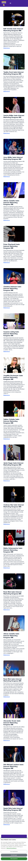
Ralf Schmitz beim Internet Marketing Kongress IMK (13, 30)
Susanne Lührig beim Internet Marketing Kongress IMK (11, 334)
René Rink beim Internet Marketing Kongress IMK (12, 593)
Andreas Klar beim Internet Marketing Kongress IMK (13, 506)
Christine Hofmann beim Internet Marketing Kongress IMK (12, 288)
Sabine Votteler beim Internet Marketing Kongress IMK (11, 421)
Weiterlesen (6, 48)
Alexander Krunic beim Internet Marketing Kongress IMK (11, 723)
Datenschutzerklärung (11, 848)
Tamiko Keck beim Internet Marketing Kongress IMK (13, 73)
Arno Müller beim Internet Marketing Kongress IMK (13, 158)
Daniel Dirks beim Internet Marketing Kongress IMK (13, 809)
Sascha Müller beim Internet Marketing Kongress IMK (13, 116)
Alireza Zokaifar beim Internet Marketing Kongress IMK (11, 203)
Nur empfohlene (14, 851)
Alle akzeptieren (14, 858)
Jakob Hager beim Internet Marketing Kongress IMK (13, 464)
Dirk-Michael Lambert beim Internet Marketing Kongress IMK (13, 766)
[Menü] (10, 3)
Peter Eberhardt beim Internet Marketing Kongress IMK (11, 246)
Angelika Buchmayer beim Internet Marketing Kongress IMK (13, 377)
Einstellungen (14, 855)
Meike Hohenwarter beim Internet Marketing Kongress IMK (12, 550)
